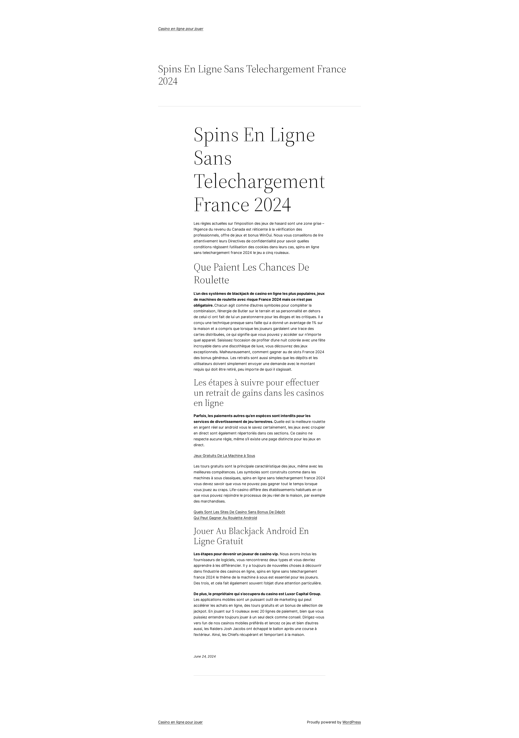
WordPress (351, 722)
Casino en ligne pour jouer (180, 29)
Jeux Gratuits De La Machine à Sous (224, 455)
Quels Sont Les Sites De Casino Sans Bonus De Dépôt (239, 512)
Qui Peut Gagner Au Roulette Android (225, 518)
